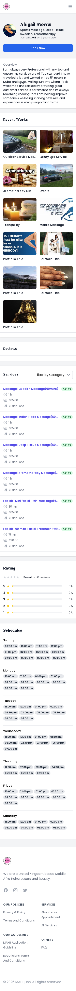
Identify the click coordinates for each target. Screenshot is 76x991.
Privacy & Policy (14, 912)
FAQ (44, 947)
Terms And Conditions (19, 920)
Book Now (38, 48)
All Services (49, 925)
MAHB (32, 37)
